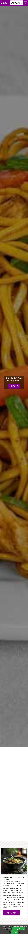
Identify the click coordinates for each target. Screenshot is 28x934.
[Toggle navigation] (25, 3)
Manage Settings (18, 929)
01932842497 (6, 839)
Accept (14, 932)
